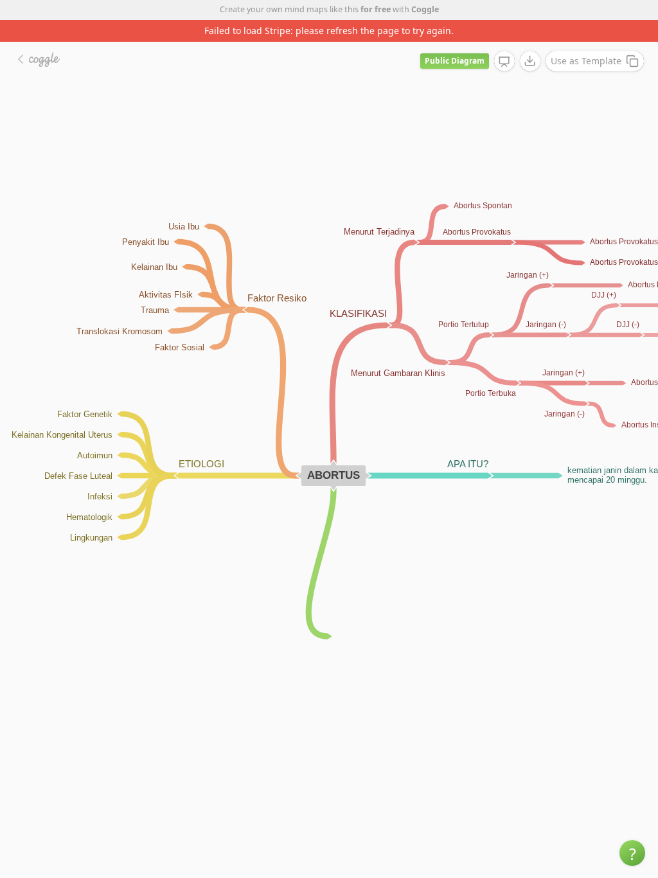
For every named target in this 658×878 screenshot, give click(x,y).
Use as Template (586, 61)
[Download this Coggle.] (530, 61)
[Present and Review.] (504, 61)
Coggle (425, 9)
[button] (632, 853)
